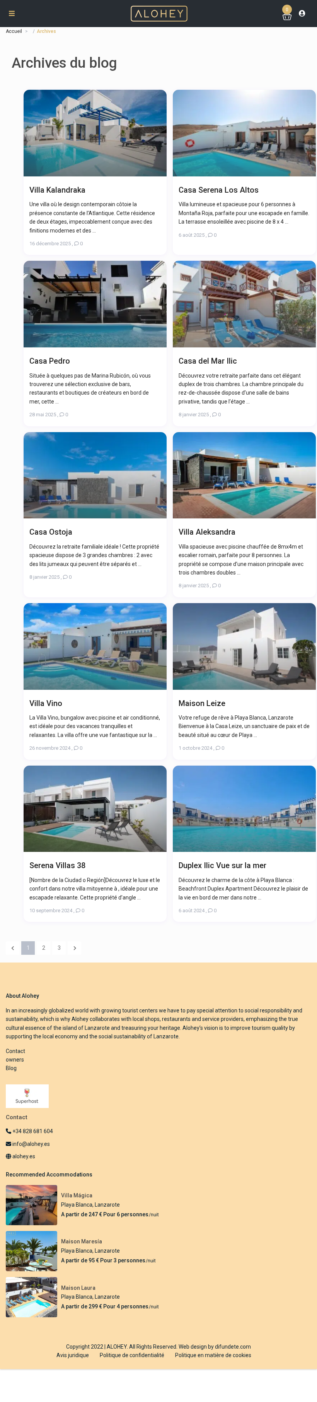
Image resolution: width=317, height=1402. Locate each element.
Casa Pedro (49, 360)
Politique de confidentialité (132, 1355)
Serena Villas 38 (57, 865)
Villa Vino (45, 703)
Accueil (14, 31)
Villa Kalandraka (57, 189)
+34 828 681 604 (32, 1131)
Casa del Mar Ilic (208, 360)
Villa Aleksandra (207, 531)
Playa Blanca (76, 1205)
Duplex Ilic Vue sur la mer (222, 865)
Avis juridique (72, 1355)
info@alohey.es (31, 1144)
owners (15, 1060)
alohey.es (23, 1156)
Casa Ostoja (50, 531)
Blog (11, 1068)
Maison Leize (202, 703)
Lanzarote (107, 1205)
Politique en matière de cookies (213, 1355)
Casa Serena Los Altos (219, 189)
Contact (15, 1051)
